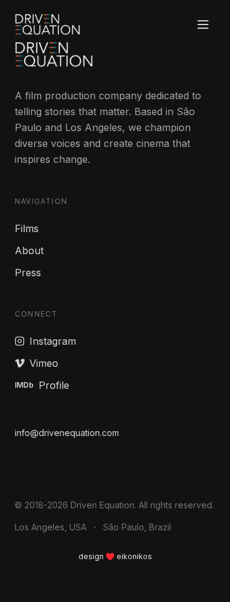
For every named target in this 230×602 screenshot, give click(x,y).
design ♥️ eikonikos (115, 556)
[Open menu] (203, 24)
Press (28, 272)
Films (27, 228)
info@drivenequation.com (67, 432)
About (29, 250)
